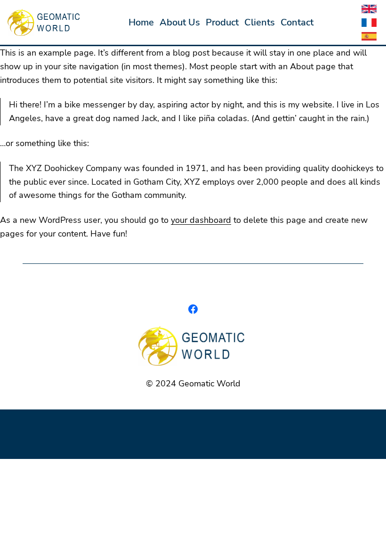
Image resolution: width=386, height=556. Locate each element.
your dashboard (201, 220)
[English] (369, 11)
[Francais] (369, 25)
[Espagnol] (369, 38)
